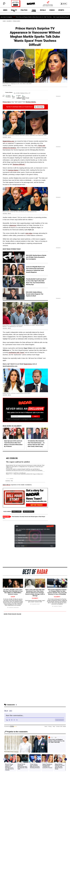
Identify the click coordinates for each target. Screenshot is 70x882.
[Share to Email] (23, 96)
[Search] (4, 4)
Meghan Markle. (31, 102)
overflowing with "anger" (16, 352)
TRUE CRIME (33, 10)
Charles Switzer (9, 92)
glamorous (12, 225)
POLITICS (24, 10)
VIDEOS (52, 10)
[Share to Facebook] (8, 96)
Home (4, 21)
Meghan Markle (28, 511)
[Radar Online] (31, 3)
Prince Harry (16, 21)
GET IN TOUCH (36, 505)
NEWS (5, 10)
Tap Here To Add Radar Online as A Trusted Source (19, 106)
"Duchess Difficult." (18, 164)
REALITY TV (14, 10)
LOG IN (64, 3)
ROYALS (43, 10)
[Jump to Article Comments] (3, 96)
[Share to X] (13, 96)
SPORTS (61, 10)
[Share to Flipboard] (18, 96)
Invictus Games (13, 170)
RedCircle (11, 478)
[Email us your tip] (15, 6)
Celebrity (9, 21)
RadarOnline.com (8, 141)
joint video (28, 233)
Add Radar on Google (24, 97)
